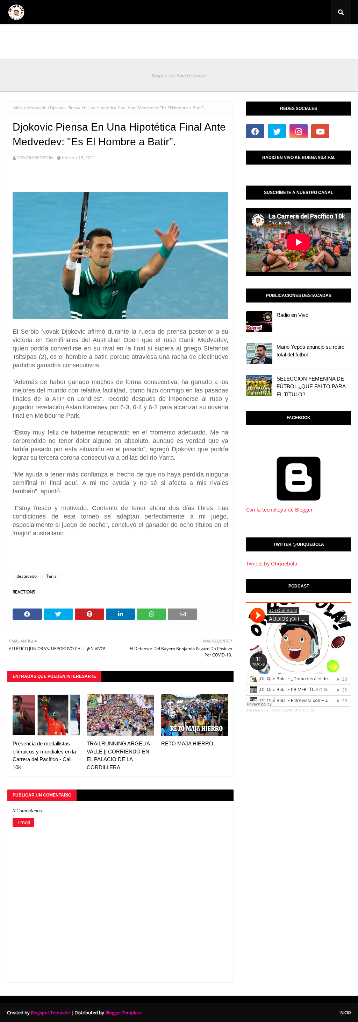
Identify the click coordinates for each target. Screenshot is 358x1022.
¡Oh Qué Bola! (258, 710)
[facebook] (255, 131)
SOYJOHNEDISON (35, 157)
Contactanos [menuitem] (316, 36)
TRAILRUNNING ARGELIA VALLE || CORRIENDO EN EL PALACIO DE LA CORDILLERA (118, 755)
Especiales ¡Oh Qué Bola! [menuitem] (131, 36)
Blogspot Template (50, 1012)
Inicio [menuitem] (18, 36)
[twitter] (277, 131)
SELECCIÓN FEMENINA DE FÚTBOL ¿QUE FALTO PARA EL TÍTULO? (311, 386)
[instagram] (298, 131)
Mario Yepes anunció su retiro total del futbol (310, 351)
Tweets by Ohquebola (271, 563)
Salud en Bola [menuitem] (230, 36)
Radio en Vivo (292, 315)
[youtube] (320, 131)
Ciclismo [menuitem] (76, 36)
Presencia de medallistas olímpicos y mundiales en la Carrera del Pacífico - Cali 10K (44, 755)
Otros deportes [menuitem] (274, 36)
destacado (36, 108)
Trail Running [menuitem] (187, 36)
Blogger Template (123, 1012)
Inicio (18, 108)
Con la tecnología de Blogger (279, 509)
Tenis (51, 576)
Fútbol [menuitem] (42, 36)
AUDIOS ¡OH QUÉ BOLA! (293, 710)
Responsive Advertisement (179, 75)
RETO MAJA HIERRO (187, 743)
